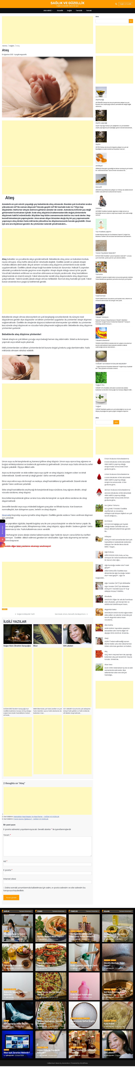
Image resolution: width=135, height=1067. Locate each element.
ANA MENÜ (47, 10)
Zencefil (99, 187)
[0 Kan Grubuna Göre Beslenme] (99, 462)
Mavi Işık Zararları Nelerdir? (17, 1052)
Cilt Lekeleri (68, 646)
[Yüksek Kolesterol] (101, 333)
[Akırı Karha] (99, 628)
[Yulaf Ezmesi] (101, 289)
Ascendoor (66, 1063)
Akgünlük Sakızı (110, 609)
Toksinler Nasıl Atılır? (14, 965)
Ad (5, 861)
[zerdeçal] (101, 159)
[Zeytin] (101, 137)
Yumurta (99, 274)
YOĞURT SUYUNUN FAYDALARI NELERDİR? (111, 364)
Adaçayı (108, 536)
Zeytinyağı (100, 100)
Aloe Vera (108, 664)
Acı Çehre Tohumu (112, 505)
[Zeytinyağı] (101, 93)
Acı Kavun (108, 521)
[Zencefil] (101, 180)
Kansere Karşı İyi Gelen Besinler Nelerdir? (14, 935)
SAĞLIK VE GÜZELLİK (67, 3)
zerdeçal (99, 166)
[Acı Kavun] (99, 524)
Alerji (106, 638)
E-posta (7, 870)
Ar (131, 21)
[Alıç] (99, 654)
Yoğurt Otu (100, 385)
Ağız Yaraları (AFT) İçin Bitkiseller (117, 583)
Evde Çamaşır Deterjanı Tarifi (84, 965)
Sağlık (69, 10)
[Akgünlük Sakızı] (99, 612)
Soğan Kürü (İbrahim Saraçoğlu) (17, 646)
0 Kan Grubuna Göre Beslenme (117, 459)
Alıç (106, 651)
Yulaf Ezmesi (100, 296)
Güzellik (60, 10)
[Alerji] (99, 641)
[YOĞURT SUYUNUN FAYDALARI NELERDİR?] (101, 357)
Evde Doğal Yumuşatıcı (81, 994)
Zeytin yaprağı (101, 123)
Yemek (89, 10)
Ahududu (108, 596)
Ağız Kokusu (109, 552)
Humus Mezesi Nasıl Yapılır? (50, 936)
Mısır (35, 646)
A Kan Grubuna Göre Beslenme (117, 474)
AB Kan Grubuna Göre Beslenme (117, 490)
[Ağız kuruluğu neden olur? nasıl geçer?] (99, 568)
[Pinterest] (2, 539)
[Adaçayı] (99, 539)
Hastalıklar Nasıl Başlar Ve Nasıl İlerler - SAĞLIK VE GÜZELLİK (36, 817)
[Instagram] (2, 544)
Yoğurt (98, 406)
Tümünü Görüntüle (25, 911)
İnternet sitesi (9, 879)
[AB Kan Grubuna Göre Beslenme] (99, 493)
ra (97, 418)
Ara (97, 16)
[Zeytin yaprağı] (101, 116)
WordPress (84, 1063)
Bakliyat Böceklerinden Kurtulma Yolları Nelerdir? (82, 935)
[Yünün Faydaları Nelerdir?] (101, 246)
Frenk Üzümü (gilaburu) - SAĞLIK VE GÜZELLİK (31, 819)
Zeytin (98, 144)
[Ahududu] (99, 599)
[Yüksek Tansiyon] (101, 310)
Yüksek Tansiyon (102, 317)
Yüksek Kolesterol (102, 340)
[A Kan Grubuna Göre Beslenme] (99, 477)
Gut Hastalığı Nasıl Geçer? (16, 1023)
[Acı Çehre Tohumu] (99, 508)
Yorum (7, 835)
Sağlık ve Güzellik (125, 4)
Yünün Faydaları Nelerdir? (106, 253)
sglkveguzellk (21, 54)
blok (19, 546)
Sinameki (6, 515)
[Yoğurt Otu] (101, 378)
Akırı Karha (109, 625)
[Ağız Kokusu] (99, 555)
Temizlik (79, 10)
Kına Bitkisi (109, 1023)
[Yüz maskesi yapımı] (101, 225)
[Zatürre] (101, 201)
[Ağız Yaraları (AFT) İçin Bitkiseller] (99, 586)
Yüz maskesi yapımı (103, 232)
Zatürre (98, 208)
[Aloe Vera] (99, 667)
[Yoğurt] (101, 399)
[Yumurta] (101, 267)
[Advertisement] (47, 30)
